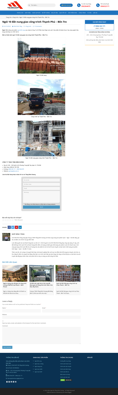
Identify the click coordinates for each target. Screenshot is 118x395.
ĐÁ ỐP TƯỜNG (46, 12)
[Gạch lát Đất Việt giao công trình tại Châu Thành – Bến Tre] (68, 273)
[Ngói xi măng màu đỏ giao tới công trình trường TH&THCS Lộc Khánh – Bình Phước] (14, 273)
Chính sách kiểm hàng (65, 369)
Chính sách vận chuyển (65, 366)
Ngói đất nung (38, 361)
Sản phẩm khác (72, 12)
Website (4, 314)
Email (44, 308)
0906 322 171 (11, 169)
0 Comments (38, 26)
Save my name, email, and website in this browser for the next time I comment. (24, 323)
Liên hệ (95, 12)
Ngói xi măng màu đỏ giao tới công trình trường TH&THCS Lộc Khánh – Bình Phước (14, 285)
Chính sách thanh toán (65, 363)
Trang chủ (20, 12)
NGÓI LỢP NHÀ (36, 12)
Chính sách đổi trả (64, 372)
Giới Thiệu (28, 12)
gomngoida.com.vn (14, 171)
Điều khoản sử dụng (65, 374)
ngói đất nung (21, 30)
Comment (5, 326)
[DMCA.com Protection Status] (66, 381)
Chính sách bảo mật (65, 377)
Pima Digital (68, 392)
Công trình (82, 12)
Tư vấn (89, 12)
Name (4, 308)
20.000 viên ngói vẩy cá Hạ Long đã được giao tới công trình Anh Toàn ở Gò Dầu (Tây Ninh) (41, 285)
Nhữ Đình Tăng (18, 26)
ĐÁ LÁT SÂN (54, 12)
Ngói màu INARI (38, 369)
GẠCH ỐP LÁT (62, 12)
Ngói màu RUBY (38, 372)
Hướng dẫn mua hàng (65, 361)
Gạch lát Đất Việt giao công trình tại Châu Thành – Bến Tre (66, 284)
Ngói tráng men (38, 366)
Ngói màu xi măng (39, 363)
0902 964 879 (20, 169)
